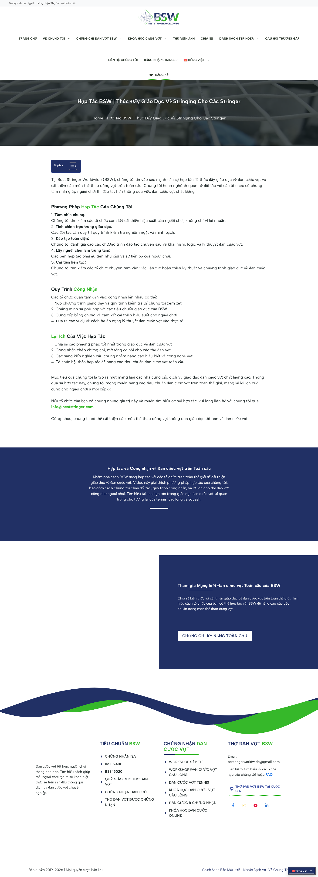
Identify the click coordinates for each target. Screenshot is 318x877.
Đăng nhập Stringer (161, 60)
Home (97, 118)
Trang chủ (28, 38)
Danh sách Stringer (236, 38)
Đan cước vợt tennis (189, 782)
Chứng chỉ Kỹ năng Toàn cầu (214, 635)
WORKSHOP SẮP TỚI (186, 762)
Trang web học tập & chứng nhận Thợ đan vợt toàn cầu (42, 3)
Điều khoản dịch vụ (250, 870)
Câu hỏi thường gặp (282, 38)
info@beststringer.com (72, 406)
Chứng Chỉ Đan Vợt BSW (96, 38)
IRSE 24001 (114, 764)
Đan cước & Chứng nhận (193, 803)
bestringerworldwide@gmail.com (254, 762)
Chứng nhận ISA (120, 756)
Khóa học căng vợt (145, 38)
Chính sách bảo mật (217, 870)
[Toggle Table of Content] (70, 166)
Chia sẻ (207, 38)
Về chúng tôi (54, 38)
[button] (301, 871)
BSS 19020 (113, 771)
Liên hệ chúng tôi (123, 60)
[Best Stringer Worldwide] (159, 17)
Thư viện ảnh (184, 38)
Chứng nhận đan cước (127, 792)
